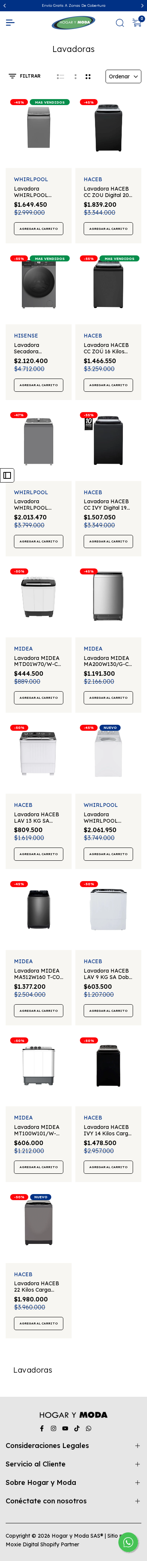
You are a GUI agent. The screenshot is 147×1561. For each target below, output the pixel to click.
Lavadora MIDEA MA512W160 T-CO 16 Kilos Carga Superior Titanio (37, 974)
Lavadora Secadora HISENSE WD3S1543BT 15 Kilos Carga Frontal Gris (38, 348)
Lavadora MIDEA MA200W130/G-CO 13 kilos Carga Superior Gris (108, 661)
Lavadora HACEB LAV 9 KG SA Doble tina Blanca (108, 974)
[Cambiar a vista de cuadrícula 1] (74, 76)
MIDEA (23, 649)
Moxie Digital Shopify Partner (42, 1544)
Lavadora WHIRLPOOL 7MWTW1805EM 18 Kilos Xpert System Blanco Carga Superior (108, 817)
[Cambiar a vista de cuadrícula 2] (88, 76)
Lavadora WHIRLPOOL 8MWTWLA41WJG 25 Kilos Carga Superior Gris (37, 504)
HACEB (93, 179)
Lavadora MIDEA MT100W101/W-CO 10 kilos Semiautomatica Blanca (37, 1130)
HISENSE (26, 336)
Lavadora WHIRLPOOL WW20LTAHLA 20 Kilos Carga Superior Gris (37, 192)
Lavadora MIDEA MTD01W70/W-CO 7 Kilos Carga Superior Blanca (38, 661)
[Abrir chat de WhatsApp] (128, 1542)
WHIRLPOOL (31, 179)
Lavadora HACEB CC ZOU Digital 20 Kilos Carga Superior (106, 192)
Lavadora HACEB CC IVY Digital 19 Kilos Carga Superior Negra (106, 504)
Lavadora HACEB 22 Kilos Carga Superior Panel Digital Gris (36, 1286)
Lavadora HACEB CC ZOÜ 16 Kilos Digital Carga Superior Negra (106, 348)
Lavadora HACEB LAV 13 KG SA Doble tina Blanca (36, 817)
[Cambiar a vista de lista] (60, 76)
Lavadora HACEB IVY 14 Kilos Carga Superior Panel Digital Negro (108, 1130)
